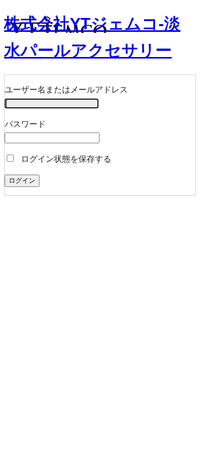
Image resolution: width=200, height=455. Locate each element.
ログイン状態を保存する (65, 159)
